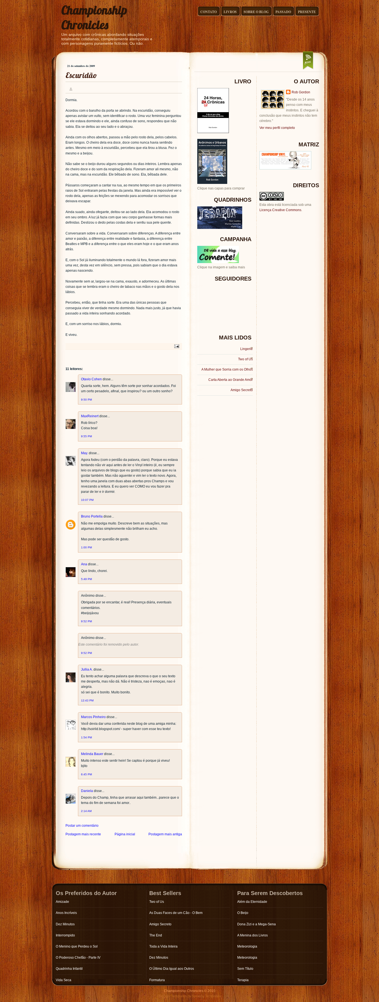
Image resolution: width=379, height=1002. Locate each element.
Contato (208, 11)
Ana (84, 564)
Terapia (243, 980)
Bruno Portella (92, 516)
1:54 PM (86, 737)
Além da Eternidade (252, 902)
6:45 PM (86, 774)
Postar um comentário (81, 826)
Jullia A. (87, 669)
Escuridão (81, 75)
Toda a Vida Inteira (163, 946)
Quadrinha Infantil (69, 969)
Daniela (87, 791)
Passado (283, 11)
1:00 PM (86, 547)
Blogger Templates (172, 996)
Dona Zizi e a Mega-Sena (256, 924)
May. (84, 453)
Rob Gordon (301, 92)
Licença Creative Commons (280, 210)
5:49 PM (86, 579)
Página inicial (125, 834)
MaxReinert (89, 416)
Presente (307, 11)
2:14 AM (86, 811)
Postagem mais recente (83, 834)
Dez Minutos (65, 924)
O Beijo (242, 913)
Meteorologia (247, 946)
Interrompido (65, 935)
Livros (230, 11)
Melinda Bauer (92, 754)
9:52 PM (86, 621)
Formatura (157, 980)
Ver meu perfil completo (277, 128)
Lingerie (246, 349)
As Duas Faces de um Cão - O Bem (176, 913)
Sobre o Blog (256, 11)
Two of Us (245, 359)
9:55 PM (86, 436)
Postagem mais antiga (165, 834)
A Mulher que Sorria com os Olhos (227, 369)
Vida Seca (63, 980)
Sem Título (245, 969)
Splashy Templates (206, 996)
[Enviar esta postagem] (176, 346)
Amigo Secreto (242, 390)
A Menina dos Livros (252, 935)
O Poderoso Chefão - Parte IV (78, 957)
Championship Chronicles (94, 17)
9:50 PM (86, 399)
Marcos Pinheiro (93, 717)
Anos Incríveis (66, 913)
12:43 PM (87, 700)
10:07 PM (87, 499)
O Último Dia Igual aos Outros (171, 969)
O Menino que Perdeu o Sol (77, 946)
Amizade (62, 902)
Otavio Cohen (91, 379)
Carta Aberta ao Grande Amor (230, 380)
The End (155, 935)
